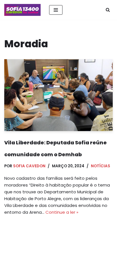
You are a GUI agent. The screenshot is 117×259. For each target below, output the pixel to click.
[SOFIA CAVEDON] (22, 10)
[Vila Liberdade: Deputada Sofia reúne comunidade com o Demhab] (58, 95)
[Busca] (108, 10)
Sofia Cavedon (29, 166)
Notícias (100, 166)
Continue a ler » (61, 212)
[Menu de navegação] (55, 10)
